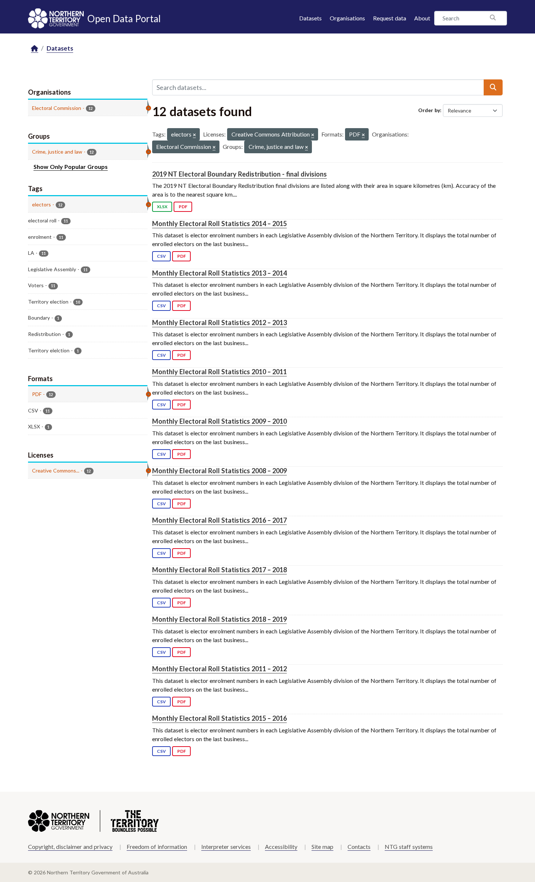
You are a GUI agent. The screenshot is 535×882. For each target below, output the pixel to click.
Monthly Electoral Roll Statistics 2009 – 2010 (219, 421)
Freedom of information (157, 846)
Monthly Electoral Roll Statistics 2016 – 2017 (219, 520)
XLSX (162, 206)
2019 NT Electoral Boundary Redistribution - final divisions (239, 174)
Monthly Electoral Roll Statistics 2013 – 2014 (219, 273)
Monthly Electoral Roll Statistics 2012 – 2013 (219, 323)
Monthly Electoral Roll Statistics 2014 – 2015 (219, 223)
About (422, 18)
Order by (429, 110)
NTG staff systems (409, 846)
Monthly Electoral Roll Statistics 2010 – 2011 (219, 372)
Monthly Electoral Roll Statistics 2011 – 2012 (219, 669)
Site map (322, 846)
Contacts (359, 846)
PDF (183, 206)
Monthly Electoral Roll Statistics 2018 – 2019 (219, 619)
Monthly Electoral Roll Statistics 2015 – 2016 (219, 718)
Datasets (310, 18)
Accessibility (281, 846)
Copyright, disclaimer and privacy (70, 846)
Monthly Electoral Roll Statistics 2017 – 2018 (219, 570)
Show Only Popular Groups (70, 166)
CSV (161, 256)
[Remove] (194, 135)
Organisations (347, 18)
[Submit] (493, 87)
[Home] (34, 48)
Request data (389, 18)
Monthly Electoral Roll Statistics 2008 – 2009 (219, 471)
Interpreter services (226, 846)
